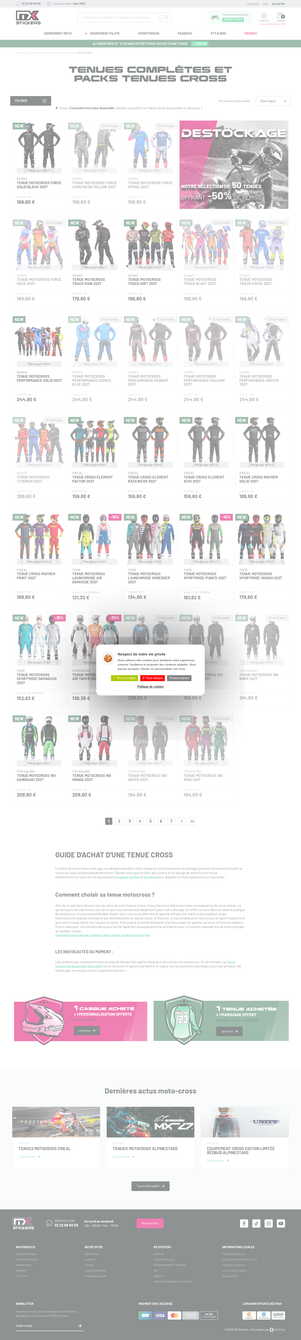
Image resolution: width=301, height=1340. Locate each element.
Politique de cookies (150, 686)
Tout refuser (154, 678)
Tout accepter (126, 678)
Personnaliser (179, 678)
